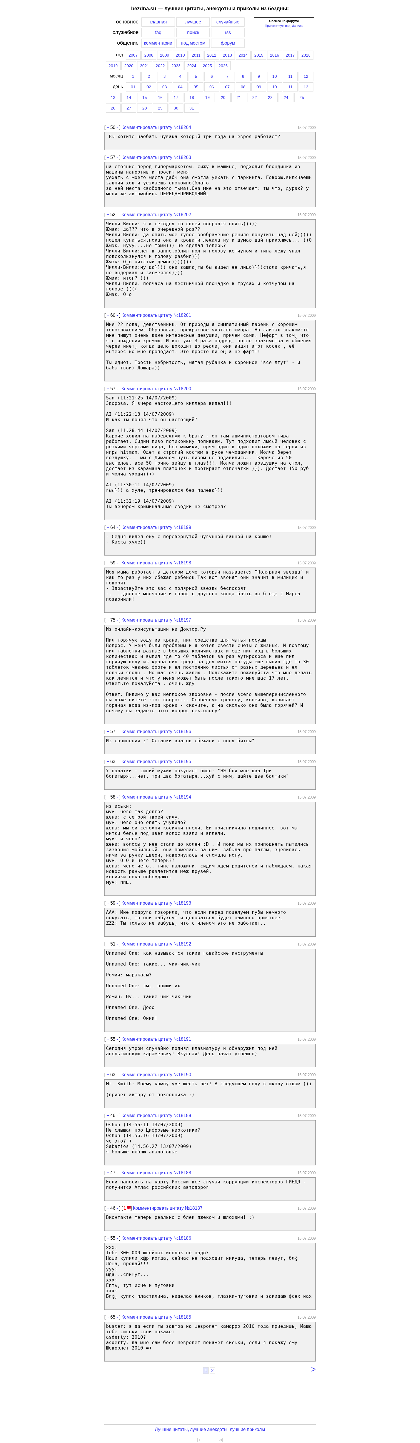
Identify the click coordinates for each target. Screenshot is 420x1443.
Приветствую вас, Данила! (284, 25)
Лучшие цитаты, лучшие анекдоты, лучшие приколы (210, 1429)
